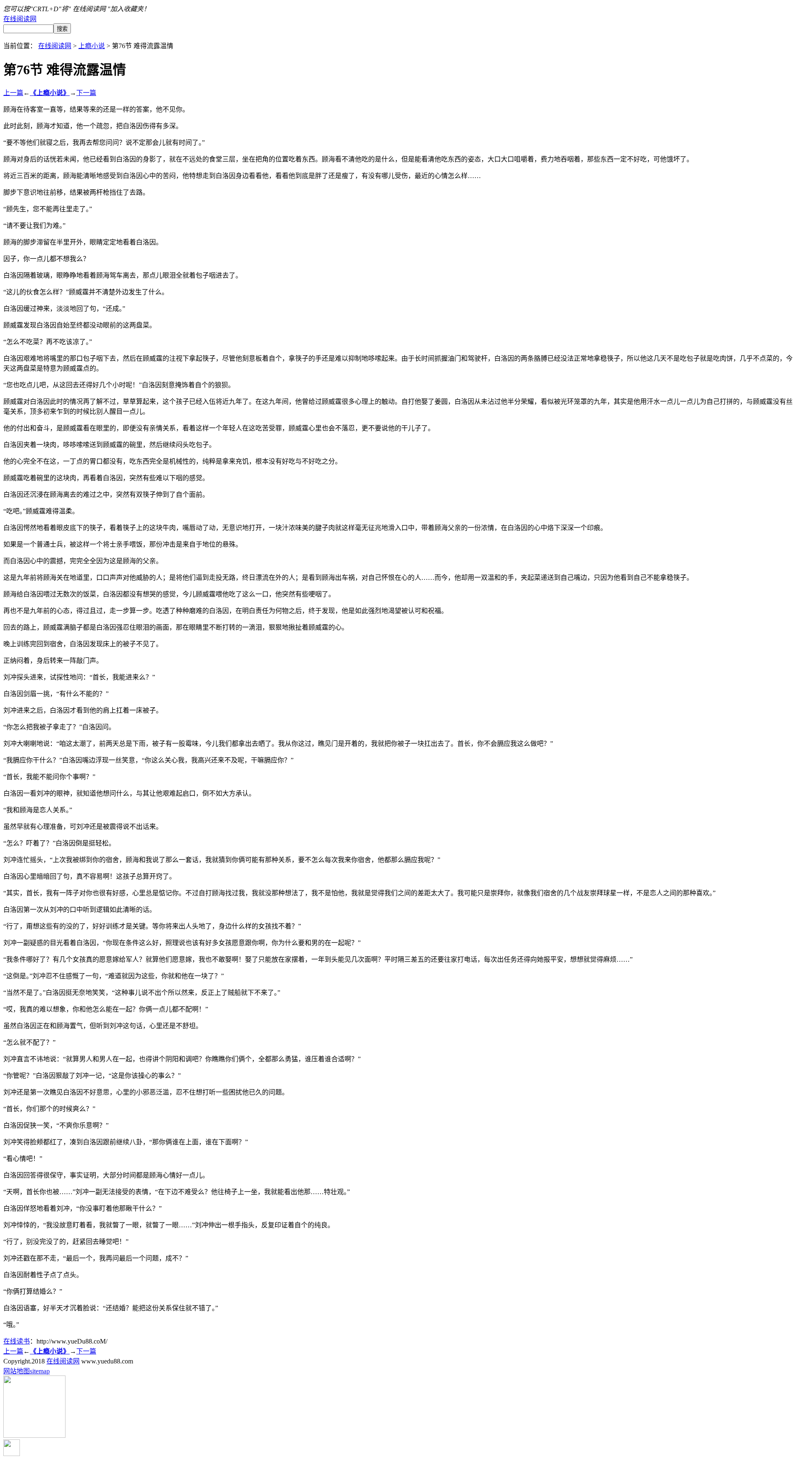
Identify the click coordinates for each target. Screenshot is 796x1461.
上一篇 (13, 92)
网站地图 (16, 1371)
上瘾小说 (91, 45)
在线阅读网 (19, 18)
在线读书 (16, 1341)
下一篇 (86, 92)
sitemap (40, 1371)
